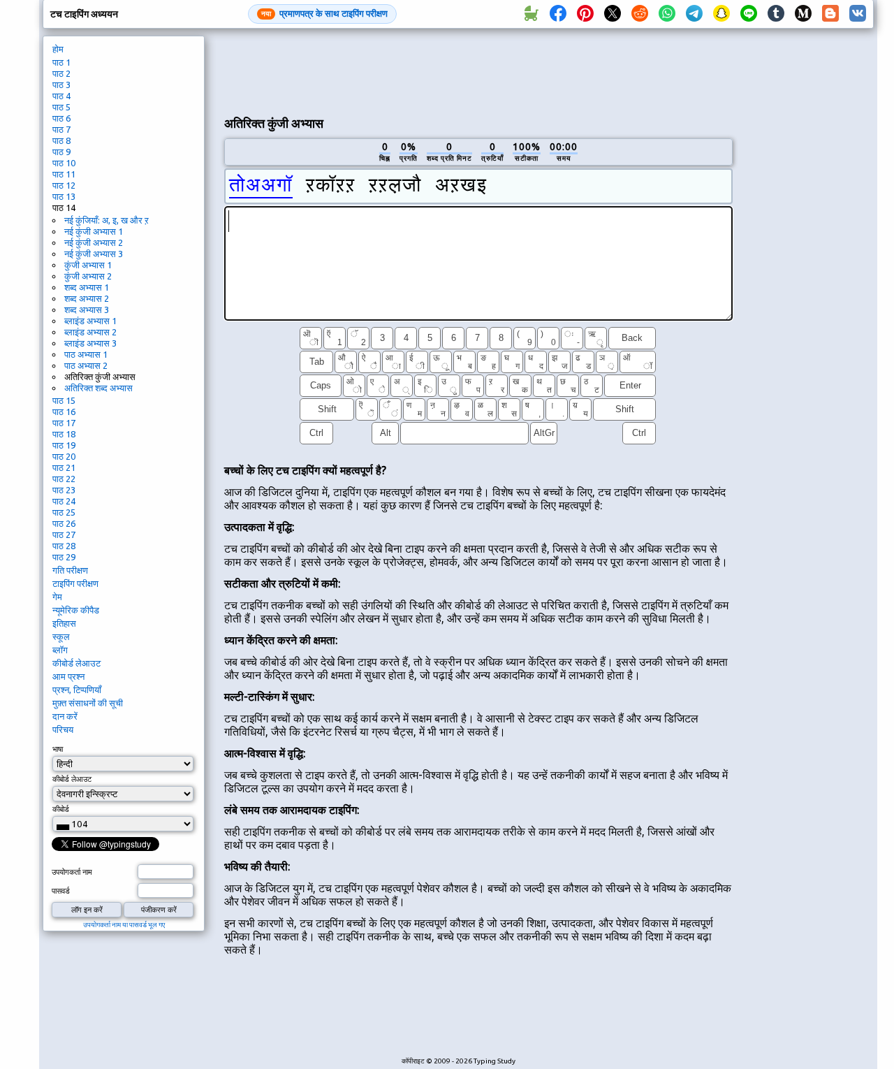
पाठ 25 (63, 512)
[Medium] (803, 14)
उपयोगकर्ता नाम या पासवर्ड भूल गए (124, 925)
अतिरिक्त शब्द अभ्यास (98, 388)
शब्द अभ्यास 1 (86, 287)
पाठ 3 (61, 84)
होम (58, 49)
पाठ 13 (63, 196)
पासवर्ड (61, 891)
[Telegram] (694, 14)
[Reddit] (639, 14)
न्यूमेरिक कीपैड (75, 610)
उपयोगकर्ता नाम (72, 872)
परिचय (62, 729)
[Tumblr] (776, 14)
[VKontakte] (857, 14)
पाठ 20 (63, 456)
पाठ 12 (63, 185)
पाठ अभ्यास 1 (86, 354)
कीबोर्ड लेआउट (76, 663)
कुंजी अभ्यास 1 (88, 265)
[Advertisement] (478, 70)
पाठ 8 (61, 140)
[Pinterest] (585, 14)
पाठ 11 (63, 174)
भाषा (57, 749)
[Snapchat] (721, 14)
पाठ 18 (63, 434)
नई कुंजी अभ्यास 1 (93, 231)
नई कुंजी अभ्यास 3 (93, 254)
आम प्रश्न (68, 676)
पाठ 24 (63, 501)
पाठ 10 (63, 163)
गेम (57, 597)
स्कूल (61, 636)
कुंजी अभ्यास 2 (88, 276)
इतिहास (64, 623)
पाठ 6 (61, 118)
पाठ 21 (63, 467)
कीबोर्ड (60, 809)
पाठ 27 (63, 534)
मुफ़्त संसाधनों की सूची (87, 703)
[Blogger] (830, 14)
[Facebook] (558, 14)
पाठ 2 (61, 73)
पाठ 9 (61, 152)
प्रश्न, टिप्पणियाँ (76, 690)
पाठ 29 (63, 557)
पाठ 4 (61, 96)
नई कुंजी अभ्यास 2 (93, 242)
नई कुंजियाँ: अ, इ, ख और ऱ (106, 220)
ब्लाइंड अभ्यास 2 (90, 332)
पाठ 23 (63, 490)
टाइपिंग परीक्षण (75, 583)
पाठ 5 (61, 107)
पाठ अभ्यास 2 (86, 365)
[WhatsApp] (667, 14)
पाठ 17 (63, 423)
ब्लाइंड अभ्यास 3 (90, 343)
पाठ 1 (61, 62)
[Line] (748, 14)
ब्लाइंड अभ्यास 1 (90, 321)
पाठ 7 (61, 129)
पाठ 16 (63, 411)
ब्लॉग (60, 650)
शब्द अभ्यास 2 (86, 298)
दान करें (65, 716)
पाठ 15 (63, 400)
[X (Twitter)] (612, 14)
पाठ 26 (63, 523)
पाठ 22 (63, 478)
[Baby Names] (530, 14)
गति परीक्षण (70, 570)
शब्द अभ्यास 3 (86, 309)
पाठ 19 (63, 445)
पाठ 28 (63, 546)
